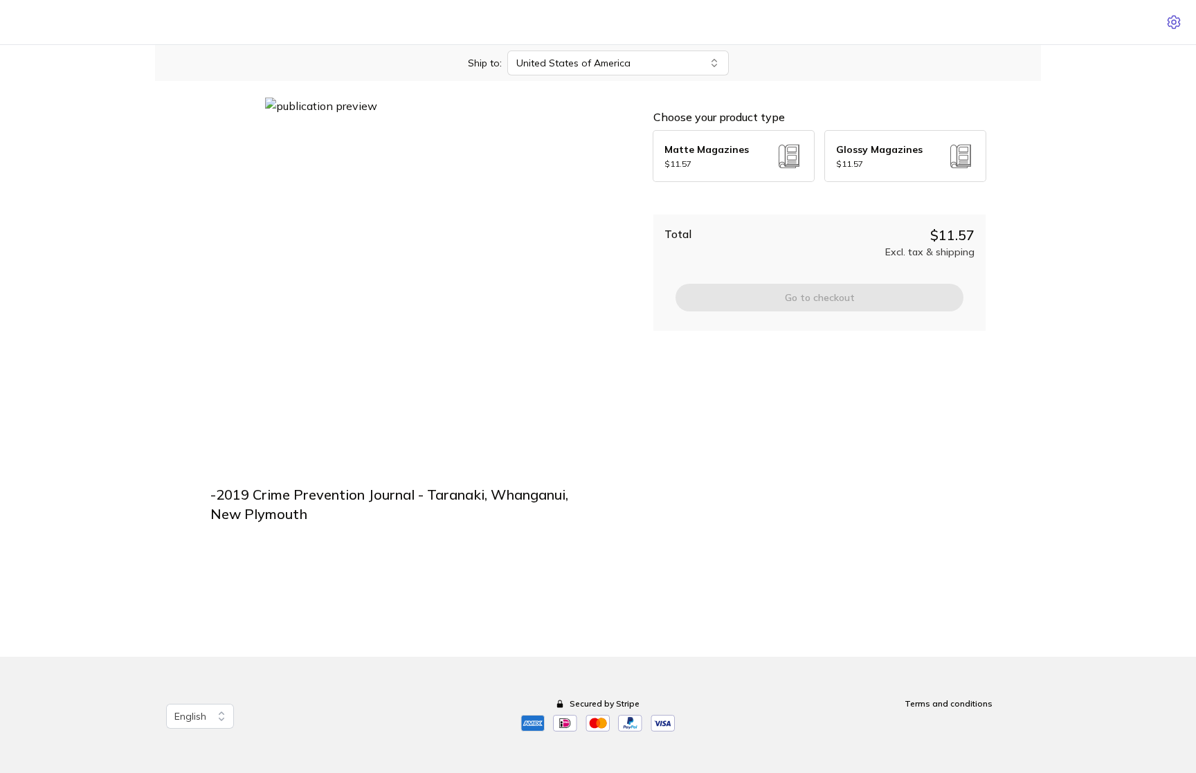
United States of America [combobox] (573, 63)
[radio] (733, 156)
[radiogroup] (819, 156)
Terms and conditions (949, 703)
